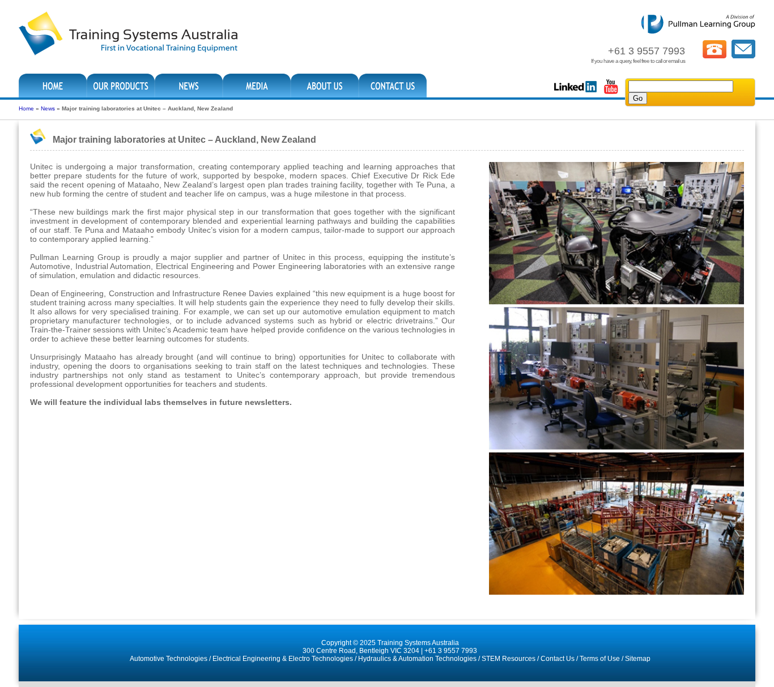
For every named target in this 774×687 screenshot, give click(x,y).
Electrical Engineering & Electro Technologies (282, 659)
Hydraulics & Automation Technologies (417, 659)
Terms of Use (600, 659)
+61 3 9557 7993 (450, 651)
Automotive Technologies (168, 659)
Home (26, 108)
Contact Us (558, 659)
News (48, 108)
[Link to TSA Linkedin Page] (575, 93)
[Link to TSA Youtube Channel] (610, 93)
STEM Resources (508, 659)
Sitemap (637, 659)
